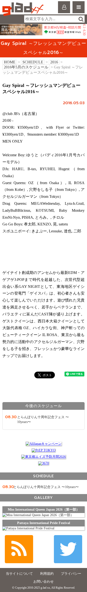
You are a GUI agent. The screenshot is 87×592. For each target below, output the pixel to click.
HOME (9, 62)
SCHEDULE (32, 62)
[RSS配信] (19, 549)
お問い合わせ (43, 581)
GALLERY (43, 497)
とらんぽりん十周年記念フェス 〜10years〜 (46, 487)
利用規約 (47, 573)
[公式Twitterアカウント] (68, 549)
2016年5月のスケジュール (26, 67)
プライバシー (71, 573)
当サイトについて (19, 573)
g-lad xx (23, 9)
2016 (54, 62)
